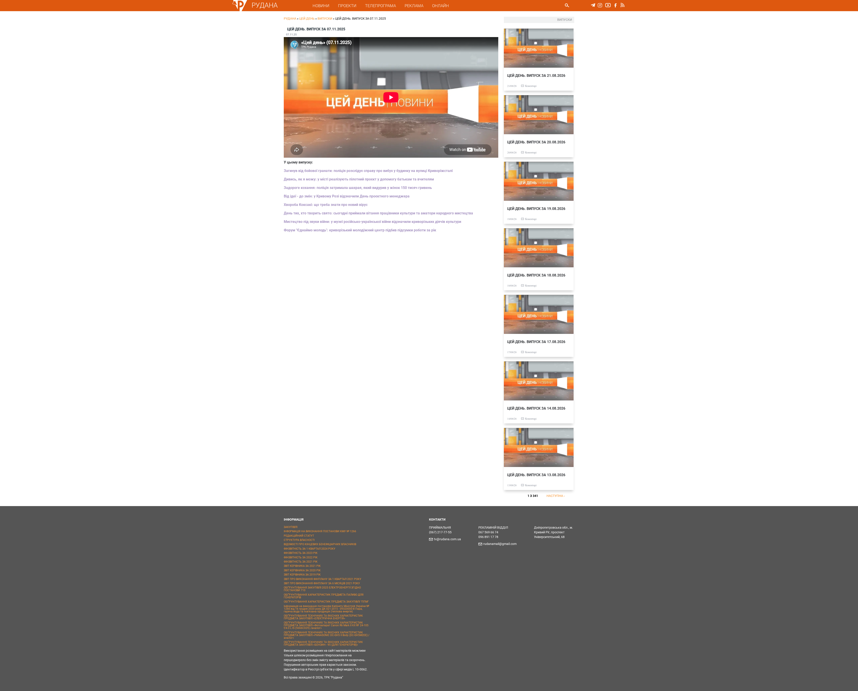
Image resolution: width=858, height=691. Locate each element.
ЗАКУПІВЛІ (290, 527)
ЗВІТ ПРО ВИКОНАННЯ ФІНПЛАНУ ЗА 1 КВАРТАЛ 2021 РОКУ (322, 579)
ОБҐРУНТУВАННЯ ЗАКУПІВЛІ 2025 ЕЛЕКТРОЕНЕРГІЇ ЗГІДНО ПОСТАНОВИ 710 (322, 589)
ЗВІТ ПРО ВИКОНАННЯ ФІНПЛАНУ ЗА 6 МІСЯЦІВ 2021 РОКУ (322, 583)
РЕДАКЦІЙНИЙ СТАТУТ (299, 535)
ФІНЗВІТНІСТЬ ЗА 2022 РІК (301, 557)
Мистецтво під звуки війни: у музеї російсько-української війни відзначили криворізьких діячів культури (372, 222)
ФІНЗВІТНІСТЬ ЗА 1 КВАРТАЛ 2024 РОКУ (309, 548)
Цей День (307, 18)
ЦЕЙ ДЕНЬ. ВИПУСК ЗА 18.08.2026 (536, 275)
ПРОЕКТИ (347, 5)
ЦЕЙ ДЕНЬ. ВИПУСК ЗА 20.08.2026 (536, 142)
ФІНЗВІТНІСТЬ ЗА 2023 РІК (301, 553)
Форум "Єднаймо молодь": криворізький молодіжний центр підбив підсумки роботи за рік (360, 230)
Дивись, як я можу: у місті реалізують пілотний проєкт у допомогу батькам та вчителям (359, 179)
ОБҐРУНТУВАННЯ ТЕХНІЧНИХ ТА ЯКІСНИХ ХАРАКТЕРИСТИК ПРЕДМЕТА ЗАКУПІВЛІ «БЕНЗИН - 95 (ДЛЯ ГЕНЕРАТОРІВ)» (323, 643)
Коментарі (530, 86)
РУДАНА (265, 5)
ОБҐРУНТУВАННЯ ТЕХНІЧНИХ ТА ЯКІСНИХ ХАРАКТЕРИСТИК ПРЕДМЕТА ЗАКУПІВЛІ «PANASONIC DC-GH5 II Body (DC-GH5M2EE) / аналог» (326, 635)
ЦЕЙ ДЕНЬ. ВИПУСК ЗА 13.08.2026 (536, 475)
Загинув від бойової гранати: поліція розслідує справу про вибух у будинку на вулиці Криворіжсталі (368, 171)
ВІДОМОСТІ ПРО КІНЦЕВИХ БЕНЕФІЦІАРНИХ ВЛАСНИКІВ (320, 544)
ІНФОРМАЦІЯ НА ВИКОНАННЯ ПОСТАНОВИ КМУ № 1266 (320, 531)
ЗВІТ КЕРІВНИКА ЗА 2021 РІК (302, 565)
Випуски (325, 18)
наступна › (556, 496)
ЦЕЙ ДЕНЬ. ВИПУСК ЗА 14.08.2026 (536, 408)
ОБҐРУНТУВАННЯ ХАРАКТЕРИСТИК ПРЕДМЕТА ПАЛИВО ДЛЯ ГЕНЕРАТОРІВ (324, 596)
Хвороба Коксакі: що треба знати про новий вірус (326, 205)
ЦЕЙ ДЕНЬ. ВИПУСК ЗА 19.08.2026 (536, 209)
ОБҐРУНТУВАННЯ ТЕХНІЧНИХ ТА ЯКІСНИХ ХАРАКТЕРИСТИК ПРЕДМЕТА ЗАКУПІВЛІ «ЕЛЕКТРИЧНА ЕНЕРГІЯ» (323, 617)
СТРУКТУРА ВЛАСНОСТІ (299, 540)
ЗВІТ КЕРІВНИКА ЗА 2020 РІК (302, 570)
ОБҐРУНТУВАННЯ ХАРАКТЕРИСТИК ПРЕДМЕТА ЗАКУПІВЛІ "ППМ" (326, 601)
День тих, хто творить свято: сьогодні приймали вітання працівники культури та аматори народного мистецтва (378, 213)
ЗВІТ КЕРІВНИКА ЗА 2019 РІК (302, 574)
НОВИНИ (321, 5)
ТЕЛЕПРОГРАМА (380, 5)
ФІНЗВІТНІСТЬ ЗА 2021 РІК (301, 561)
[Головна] (239, 10)
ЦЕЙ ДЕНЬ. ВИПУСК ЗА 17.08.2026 (536, 342)
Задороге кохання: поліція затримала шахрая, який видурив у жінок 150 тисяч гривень (358, 188)
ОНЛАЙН (440, 5)
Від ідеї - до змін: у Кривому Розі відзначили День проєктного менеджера (347, 196)
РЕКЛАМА (414, 5)
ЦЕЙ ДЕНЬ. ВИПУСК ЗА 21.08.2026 (536, 75)
